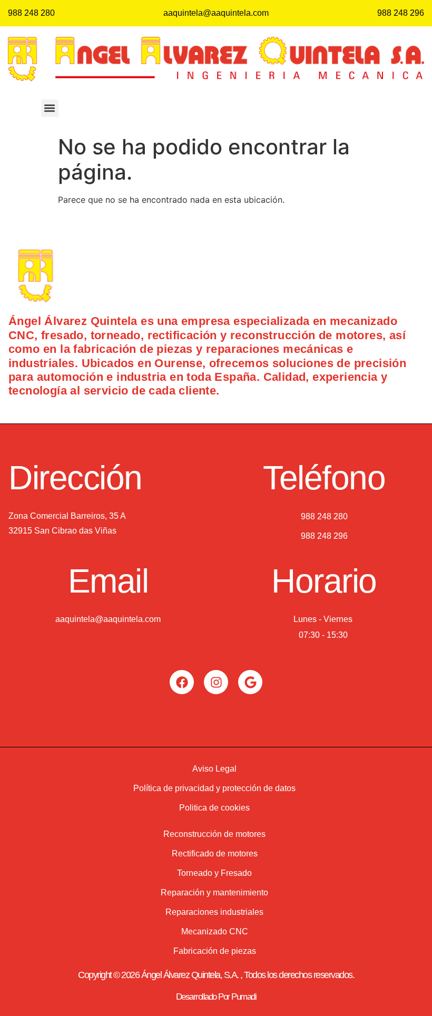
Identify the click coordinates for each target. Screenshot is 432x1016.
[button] (49, 108)
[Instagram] (216, 682)
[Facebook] (182, 682)
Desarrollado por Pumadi (216, 997)
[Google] (250, 682)
